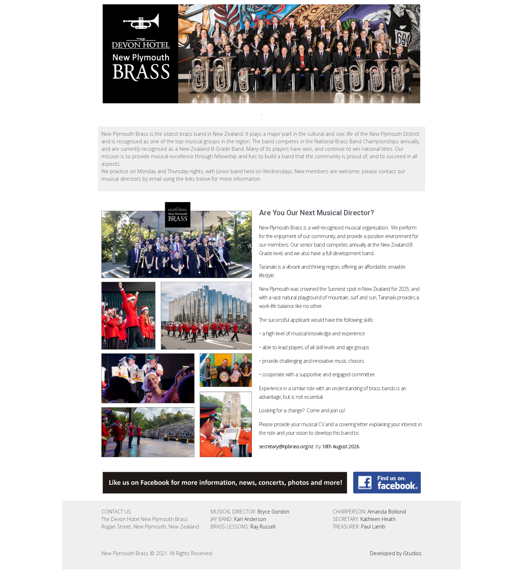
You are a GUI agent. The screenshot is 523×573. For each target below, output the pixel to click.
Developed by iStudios (396, 553)
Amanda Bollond (387, 511)
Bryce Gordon (273, 511)
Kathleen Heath (377, 519)
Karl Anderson (250, 519)
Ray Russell (262, 526)
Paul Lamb (373, 526)
